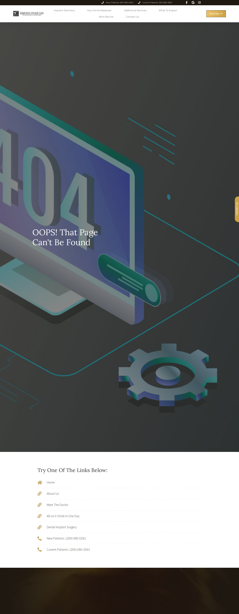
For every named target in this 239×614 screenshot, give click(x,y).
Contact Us (132, 17)
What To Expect (168, 10)
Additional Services (135, 10)
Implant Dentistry (64, 10)
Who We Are (106, 17)
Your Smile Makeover (99, 10)
